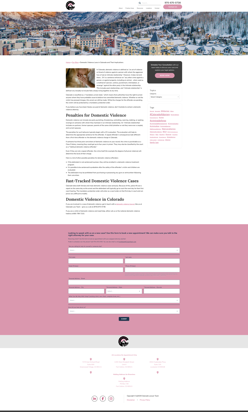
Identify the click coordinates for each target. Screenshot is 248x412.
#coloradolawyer (154, 117)
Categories (153, 94)
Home (68, 62)
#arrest (152, 111)
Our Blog (75, 62)
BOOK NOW (165, 75)
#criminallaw (154, 126)
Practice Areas (129, 8)
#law (156, 134)
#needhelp (175, 134)
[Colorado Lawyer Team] (70, 5)
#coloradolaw (175, 115)
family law (154, 142)
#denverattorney (169, 129)
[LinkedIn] (94, 398)
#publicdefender (154, 137)
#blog (172, 111)
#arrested (157, 111)
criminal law (161, 140)
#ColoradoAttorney (160, 114)
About (121, 8)
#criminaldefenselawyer (158, 124)
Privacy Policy (145, 400)
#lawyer (168, 134)
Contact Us (172, 7)
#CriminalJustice (173, 124)
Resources (140, 8)
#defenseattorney (155, 129)
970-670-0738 (173, 2)
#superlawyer (162, 137)
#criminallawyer (165, 126)
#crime (161, 118)
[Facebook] (102, 398)
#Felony (152, 134)
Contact (157, 8)
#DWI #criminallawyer (172, 132)
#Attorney (165, 111)
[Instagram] (111, 398)
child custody (153, 140)
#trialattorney (171, 137)
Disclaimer (131, 400)
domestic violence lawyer (125, 204)
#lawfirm (162, 134)
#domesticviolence (156, 132)
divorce (167, 140)
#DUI (165, 132)
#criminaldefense (158, 120)
